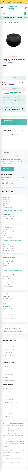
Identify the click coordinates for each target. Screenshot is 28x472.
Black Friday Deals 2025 (14, 22)
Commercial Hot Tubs (9, 355)
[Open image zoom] (14, 39)
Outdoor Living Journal (10, 399)
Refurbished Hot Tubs (9, 358)
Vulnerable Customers (11, 464)
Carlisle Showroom (7, 227)
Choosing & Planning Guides (11, 402)
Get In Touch (6, 168)
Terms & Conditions (6, 462)
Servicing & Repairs (9, 394)
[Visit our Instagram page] (7, 183)
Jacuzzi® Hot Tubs (8, 344)
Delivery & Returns (8, 388)
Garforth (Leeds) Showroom (9, 294)
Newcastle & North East (8, 326)
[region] (14, 39)
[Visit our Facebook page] (3, 183)
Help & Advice (8, 396)
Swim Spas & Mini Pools (10, 349)
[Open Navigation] (2, 7)
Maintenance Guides (9, 405)
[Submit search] (25, 13)
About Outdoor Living (9, 413)
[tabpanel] (14, 39)
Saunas (6, 366)
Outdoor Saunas (8, 369)
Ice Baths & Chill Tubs (9, 371)
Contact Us (7, 410)
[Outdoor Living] (12, 7)
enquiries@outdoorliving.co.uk (14, 210)
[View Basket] (25, 7)
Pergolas (6, 377)
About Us (7, 408)
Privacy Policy (13, 462)
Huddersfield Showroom (9, 257)
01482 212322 (8, 207)
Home (6, 22)
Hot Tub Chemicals (9, 374)
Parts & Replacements (9, 380)
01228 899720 (8, 238)
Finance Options (8, 391)
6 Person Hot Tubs (9, 352)
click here (9, 446)
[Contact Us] (21, 7)
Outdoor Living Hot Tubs (10, 347)
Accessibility (7, 416)
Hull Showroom (6, 197)
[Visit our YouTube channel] (11, 183)
